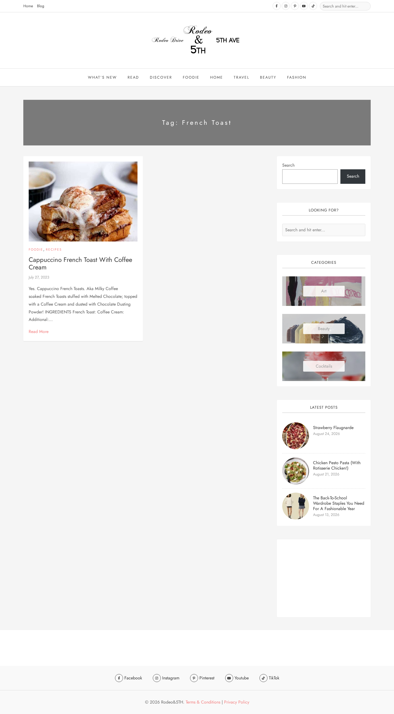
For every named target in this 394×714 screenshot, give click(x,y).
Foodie (191, 77)
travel (241, 77)
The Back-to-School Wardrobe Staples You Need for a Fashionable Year (338, 503)
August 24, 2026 (326, 433)
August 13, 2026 (326, 514)
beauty (268, 77)
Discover (161, 77)
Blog (40, 6)
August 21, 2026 (326, 474)
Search (288, 165)
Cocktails (324, 366)
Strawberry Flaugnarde (333, 427)
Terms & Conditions (203, 702)
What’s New (102, 77)
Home (28, 6)
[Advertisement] (323, 578)
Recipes (54, 249)
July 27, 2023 (39, 277)
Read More (39, 331)
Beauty (324, 328)
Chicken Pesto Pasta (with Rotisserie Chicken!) (336, 465)
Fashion (296, 77)
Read (133, 77)
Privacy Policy (236, 702)
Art (323, 291)
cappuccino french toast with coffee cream (80, 263)
